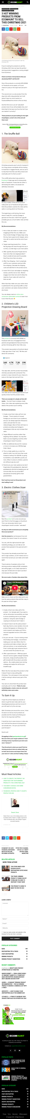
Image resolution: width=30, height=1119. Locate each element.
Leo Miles (5, 996)
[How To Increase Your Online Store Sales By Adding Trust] (6, 1062)
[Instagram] (15, 1050)
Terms (9, 1114)
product (7, 338)
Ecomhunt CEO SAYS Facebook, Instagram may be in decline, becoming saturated (8, 850)
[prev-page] (3, 894)
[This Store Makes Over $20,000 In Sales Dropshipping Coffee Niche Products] (6, 868)
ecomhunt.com (6, 824)
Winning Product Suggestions (8, 10)
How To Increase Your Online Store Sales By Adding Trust (18, 1061)
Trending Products (20, 6)
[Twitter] (7, 29)
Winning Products (10, 6)
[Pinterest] (11, 29)
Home (3, 6)
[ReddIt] (18, 29)
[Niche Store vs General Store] (6, 1070)
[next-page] (5, 894)
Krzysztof (5, 991)
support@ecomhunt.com (18, 1046)
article (18, 296)
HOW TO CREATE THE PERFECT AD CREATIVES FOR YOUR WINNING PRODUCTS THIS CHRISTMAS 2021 (14, 781)
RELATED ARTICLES (8, 859)
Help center (15, 1114)
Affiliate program (23, 1114)
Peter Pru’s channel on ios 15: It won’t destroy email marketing (22, 850)
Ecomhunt (5, 180)
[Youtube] (19, 1050)
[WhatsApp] (14, 29)
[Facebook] (3, 29)
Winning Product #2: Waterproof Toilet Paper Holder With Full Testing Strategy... (19, 1078)
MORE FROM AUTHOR (10, 862)
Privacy (4, 1114)
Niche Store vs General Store (18, 1068)
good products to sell (19, 736)
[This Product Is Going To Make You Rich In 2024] (6, 888)
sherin (4, 982)
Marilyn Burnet (6, 973)
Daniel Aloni (6, 25)
